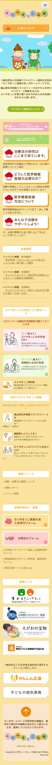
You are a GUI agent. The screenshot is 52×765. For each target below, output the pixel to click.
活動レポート (12, 487)
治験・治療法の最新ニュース (20, 481)
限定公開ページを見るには (19, 568)
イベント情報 (12, 493)
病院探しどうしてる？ (25, 433)
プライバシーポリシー (26, 746)
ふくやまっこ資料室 (24, 382)
